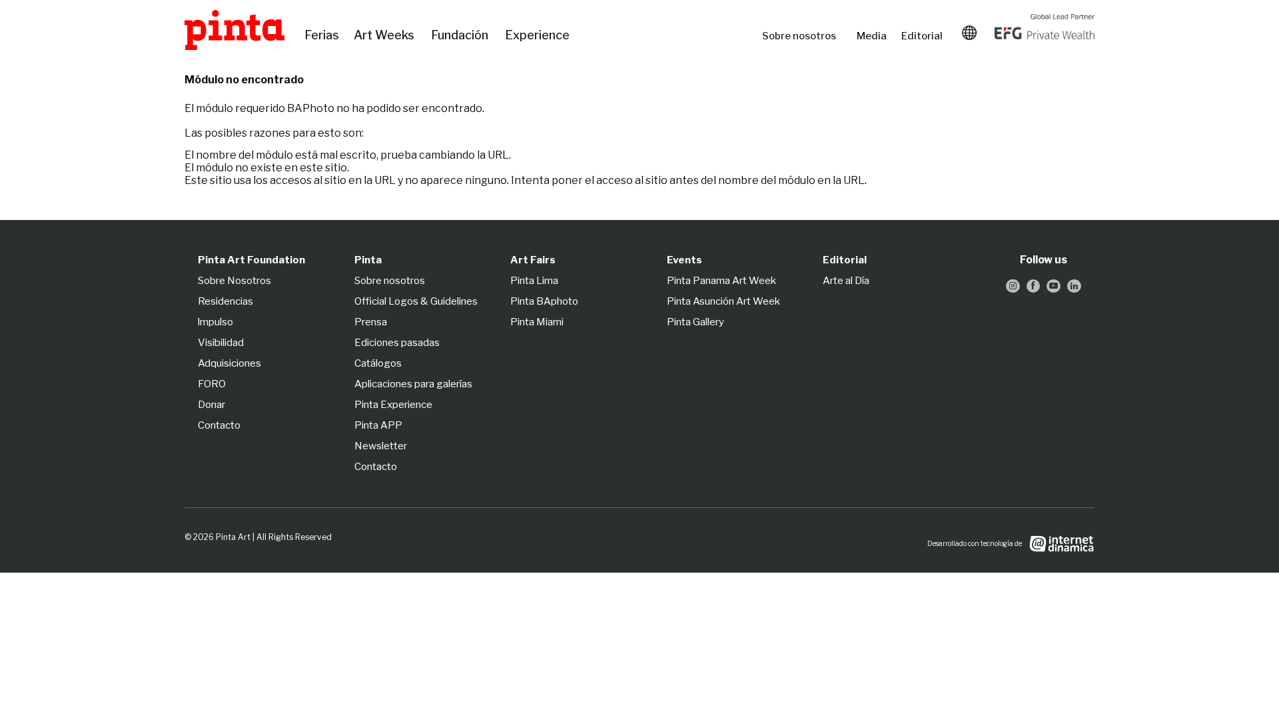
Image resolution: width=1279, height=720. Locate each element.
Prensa (370, 322)
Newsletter (380, 446)
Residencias (225, 301)
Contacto (219, 425)
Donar (211, 405)
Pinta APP (378, 425)
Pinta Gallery (695, 322)
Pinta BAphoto (544, 301)
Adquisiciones (229, 363)
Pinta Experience (393, 405)
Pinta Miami (537, 322)
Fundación (461, 35)
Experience (538, 35)
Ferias (322, 35)
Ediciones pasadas (397, 343)
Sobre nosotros (802, 36)
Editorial (923, 36)
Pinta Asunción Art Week (723, 301)
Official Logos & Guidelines (416, 301)
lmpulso (215, 322)
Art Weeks (386, 35)
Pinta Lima (534, 281)
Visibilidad (221, 343)
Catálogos (378, 363)
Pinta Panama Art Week (721, 281)
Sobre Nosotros (234, 281)
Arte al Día (846, 281)
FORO (212, 384)
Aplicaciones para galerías (413, 384)
